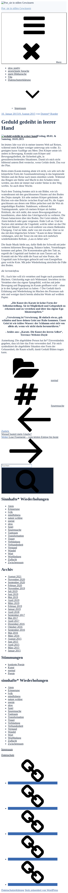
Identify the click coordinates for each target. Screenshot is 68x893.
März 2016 (13, 635)
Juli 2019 (12, 591)
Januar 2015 (14, 650)
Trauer (11, 538)
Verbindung (14, 541)
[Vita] (32, 859)
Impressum (20, 108)
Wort (10, 553)
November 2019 (16, 588)
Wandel (12, 550)
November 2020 (16, 579)
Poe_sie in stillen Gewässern (16, 8)
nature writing (15, 518)
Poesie (11, 673)
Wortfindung (14, 556)
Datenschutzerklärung (12, 890)
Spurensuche (57, 405)
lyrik (10, 512)
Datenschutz (7, 755)
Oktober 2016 (15, 626)
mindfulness (14, 515)
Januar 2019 (14, 609)
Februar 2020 (15, 585)
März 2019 (13, 603)
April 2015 (13, 644)
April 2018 (13, 612)
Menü (58, 62)
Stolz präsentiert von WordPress (41, 890)
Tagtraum (13, 532)
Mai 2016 (13, 632)
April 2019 (13, 600)
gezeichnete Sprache (18, 71)
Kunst (11, 667)
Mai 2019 (13, 597)
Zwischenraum (15, 562)
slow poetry (14, 68)
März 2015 (13, 647)
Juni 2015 (13, 641)
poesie (11, 521)
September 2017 (16, 615)
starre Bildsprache (17, 74)
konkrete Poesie (16, 664)
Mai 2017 (13, 618)
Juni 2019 (13, 594)
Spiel (10, 526)
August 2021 (14, 576)
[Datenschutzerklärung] (32, 884)
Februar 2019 (15, 606)
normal (54, 380)
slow (10, 523)
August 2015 (14, 638)
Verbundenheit (15, 544)
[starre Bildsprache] (32, 833)
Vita (10, 76)
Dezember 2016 (16, 624)
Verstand (12, 547)
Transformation (16, 535)
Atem (11, 506)
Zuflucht (12, 559)
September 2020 (16, 582)
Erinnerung (14, 509)
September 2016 (16, 629)
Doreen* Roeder (49, 113)
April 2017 (13, 621)
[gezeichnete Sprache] (32, 808)
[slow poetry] (32, 783)
